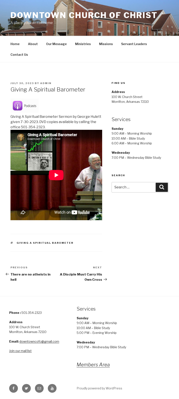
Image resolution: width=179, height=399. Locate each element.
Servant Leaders (134, 44)
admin (46, 83)
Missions (106, 44)
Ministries (83, 44)
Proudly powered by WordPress (99, 388)
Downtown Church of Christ (84, 15)
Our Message (56, 44)
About (33, 44)
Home (15, 44)
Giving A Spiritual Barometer (45, 242)
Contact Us (19, 54)
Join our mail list (20, 351)
